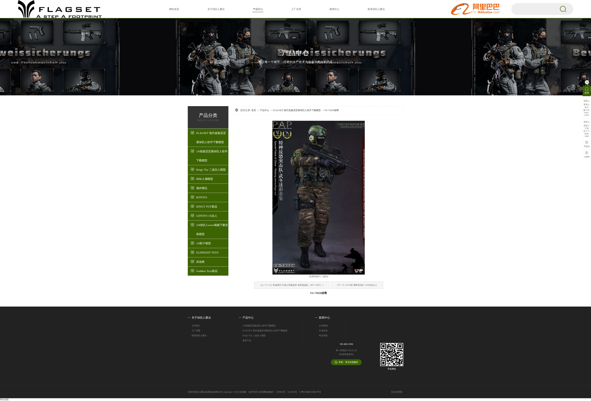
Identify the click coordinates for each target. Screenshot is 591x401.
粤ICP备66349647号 (310, 392)
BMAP (281, 392)
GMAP (292, 392)
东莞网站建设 (265, 392)
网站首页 (174, 9)
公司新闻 (323, 326)
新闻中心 (334, 9)
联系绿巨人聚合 (376, 9)
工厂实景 (296, 9)
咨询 (587, 93)
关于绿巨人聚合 (216, 9)
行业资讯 (323, 330)
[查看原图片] (315, 276)
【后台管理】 (396, 392)
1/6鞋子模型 (203, 243)
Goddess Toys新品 (206, 271)
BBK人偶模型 (204, 178)
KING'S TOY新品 (206, 206)
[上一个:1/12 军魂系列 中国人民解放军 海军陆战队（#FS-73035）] (291, 285)
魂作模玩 (201, 188)
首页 (253, 110)
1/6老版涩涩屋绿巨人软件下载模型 (211, 156)
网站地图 (4, 399)
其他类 (200, 261)
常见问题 (323, 335)
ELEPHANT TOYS (207, 252)
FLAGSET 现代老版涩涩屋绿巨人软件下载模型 (211, 138)
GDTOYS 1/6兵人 (206, 215)
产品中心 (258, 9)
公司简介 (196, 326)
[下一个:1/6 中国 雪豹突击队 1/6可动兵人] (357, 285)
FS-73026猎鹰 (332, 110)
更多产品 (247, 340)
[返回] (325, 276)
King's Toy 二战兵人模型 (211, 169)
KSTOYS (201, 197)
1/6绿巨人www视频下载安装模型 (212, 229)
